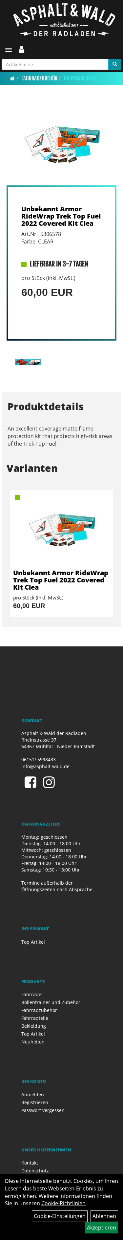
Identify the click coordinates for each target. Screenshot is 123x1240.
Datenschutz (35, 1170)
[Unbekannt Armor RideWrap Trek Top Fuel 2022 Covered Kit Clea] (61, 144)
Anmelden (32, 1094)
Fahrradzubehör (39, 78)
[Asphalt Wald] (64, 19)
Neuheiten (33, 1042)
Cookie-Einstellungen (60, 1216)
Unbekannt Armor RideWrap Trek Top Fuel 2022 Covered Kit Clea (61, 216)
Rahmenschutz (80, 78)
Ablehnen (104, 1216)
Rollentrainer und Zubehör (50, 1002)
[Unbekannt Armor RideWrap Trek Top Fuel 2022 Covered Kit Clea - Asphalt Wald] (61, 529)
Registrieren (34, 1102)
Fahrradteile (34, 1018)
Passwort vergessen (43, 1110)
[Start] (12, 78)
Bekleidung (33, 1026)
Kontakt (29, 1163)
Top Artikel (33, 942)
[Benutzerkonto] (21, 49)
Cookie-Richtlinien (63, 1203)
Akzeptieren (101, 1227)
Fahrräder (32, 994)
